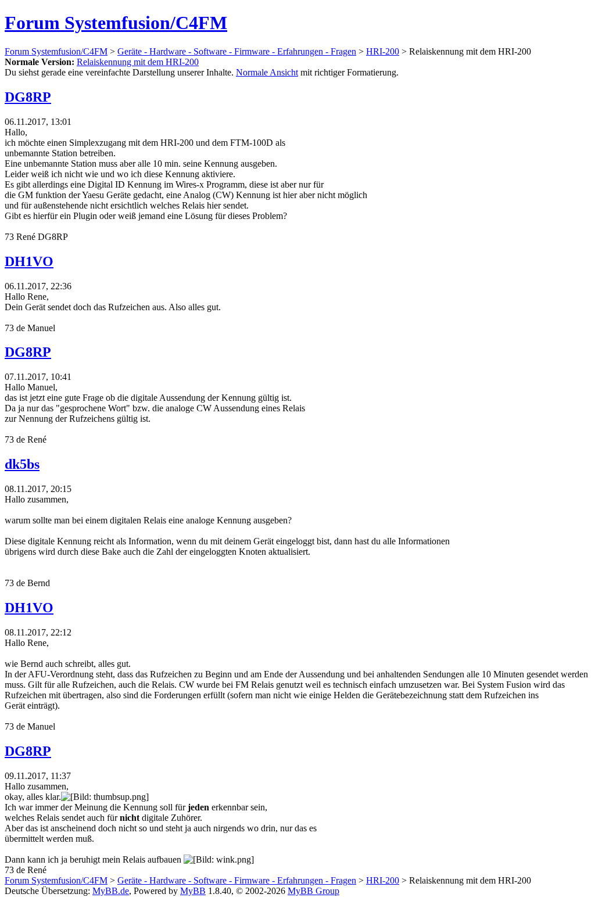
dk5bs (22, 464)
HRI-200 (382, 51)
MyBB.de (110, 891)
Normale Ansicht (267, 72)
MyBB (193, 891)
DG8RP (28, 97)
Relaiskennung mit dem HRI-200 (138, 62)
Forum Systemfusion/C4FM (116, 22)
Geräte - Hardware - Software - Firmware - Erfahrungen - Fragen (236, 51)
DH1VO (29, 261)
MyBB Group (313, 891)
